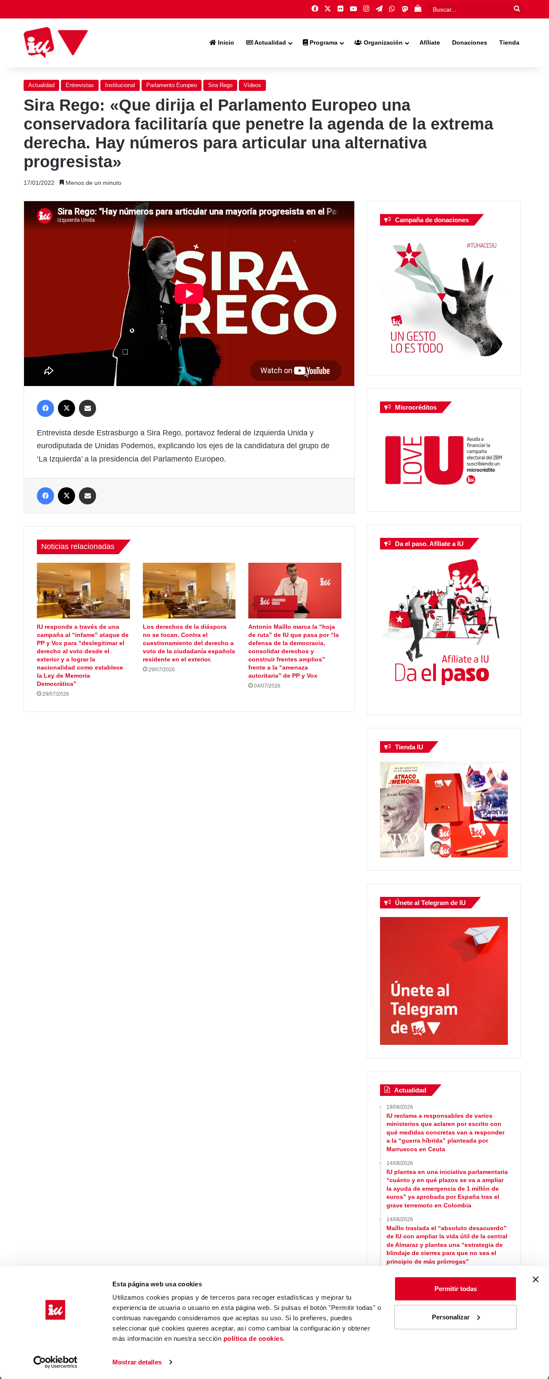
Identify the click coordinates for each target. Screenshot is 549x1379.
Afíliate (429, 42)
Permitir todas (455, 1288)
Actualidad (269, 42)
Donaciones (469, 42)
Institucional (120, 85)
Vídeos (252, 85)
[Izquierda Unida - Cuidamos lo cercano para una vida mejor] (56, 43)
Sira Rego (220, 85)
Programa (323, 42)
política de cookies (253, 1338)
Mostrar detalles (137, 1362)
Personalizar (451, 1316)
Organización (382, 42)
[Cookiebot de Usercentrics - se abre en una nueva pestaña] (55, 1362)
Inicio (225, 42)
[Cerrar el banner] (536, 1279)
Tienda (509, 42)
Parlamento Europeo (171, 85)
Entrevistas (80, 85)
